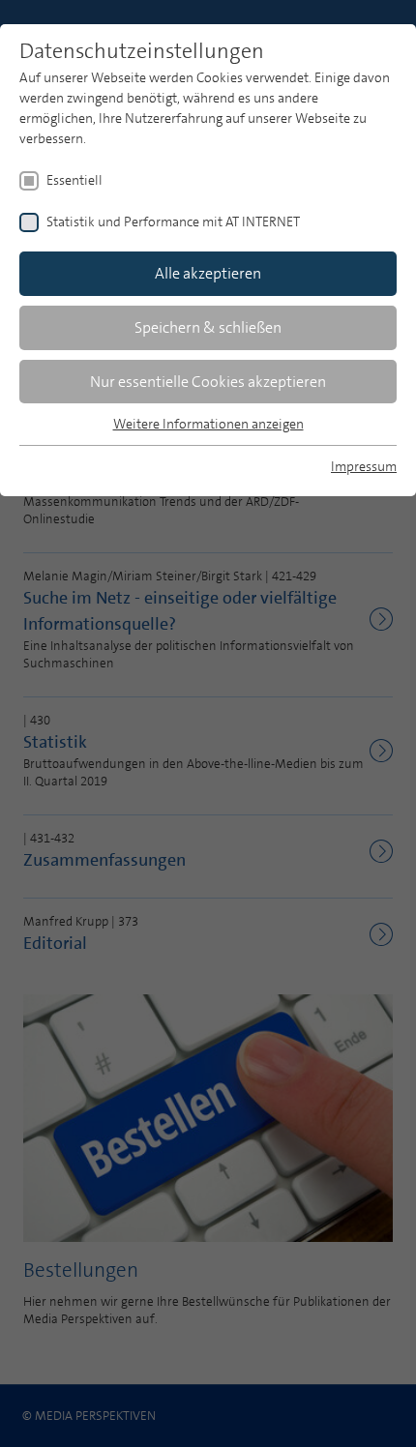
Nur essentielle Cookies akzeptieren (208, 381)
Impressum (364, 466)
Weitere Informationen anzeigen (208, 423)
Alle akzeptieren (208, 273)
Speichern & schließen (208, 327)
